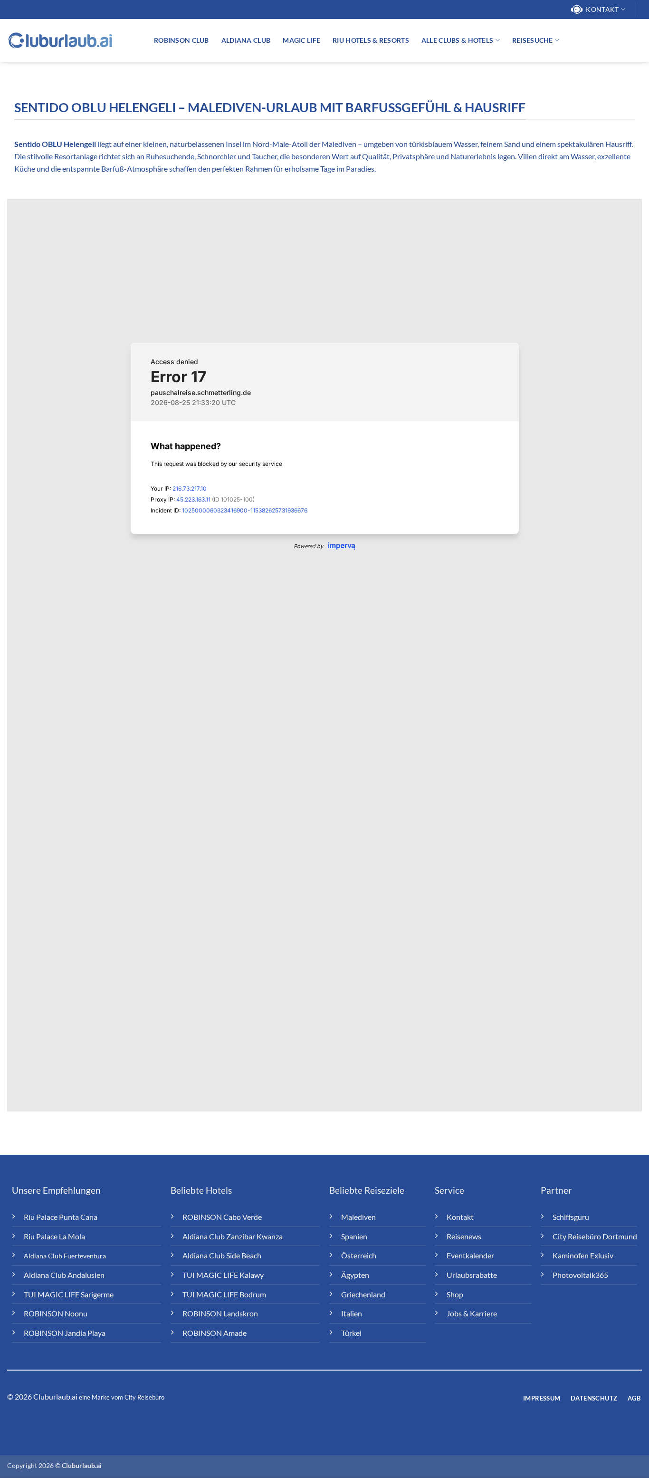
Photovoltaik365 (580, 1274)
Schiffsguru (571, 1216)
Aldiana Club (245, 40)
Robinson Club (181, 40)
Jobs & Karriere (472, 1313)
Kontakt (602, 9)
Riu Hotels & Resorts (371, 40)
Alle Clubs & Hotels (457, 40)
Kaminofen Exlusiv (583, 1255)
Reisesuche (532, 40)
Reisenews (464, 1236)
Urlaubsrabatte (472, 1274)
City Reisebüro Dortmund (595, 1236)
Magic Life (301, 40)
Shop (455, 1294)
